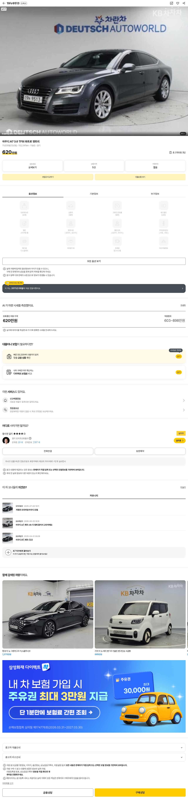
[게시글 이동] (94, 507)
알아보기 (94, 356)
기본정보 (94, 193)
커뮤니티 (94, 495)
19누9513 (16, 3)
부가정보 (155, 193)
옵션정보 (33, 193)
